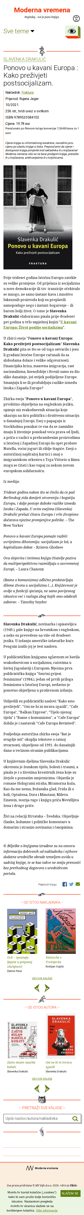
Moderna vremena (42, 10)
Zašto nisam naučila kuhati (21, 1066)
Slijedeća (47, 989)
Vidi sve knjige (42, 978)
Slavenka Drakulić (24, 59)
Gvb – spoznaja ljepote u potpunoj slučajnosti (19, 963)
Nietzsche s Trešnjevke (55, 961)
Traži (75, 1118)
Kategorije (71, 31)
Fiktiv (73, 1185)
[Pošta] (78, 884)
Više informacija (47, 1210)
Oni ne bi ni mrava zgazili (59, 1066)
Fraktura (28, 92)
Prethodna (36, 989)
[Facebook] (64, 884)
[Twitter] (71, 884)
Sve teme (17, 31)
